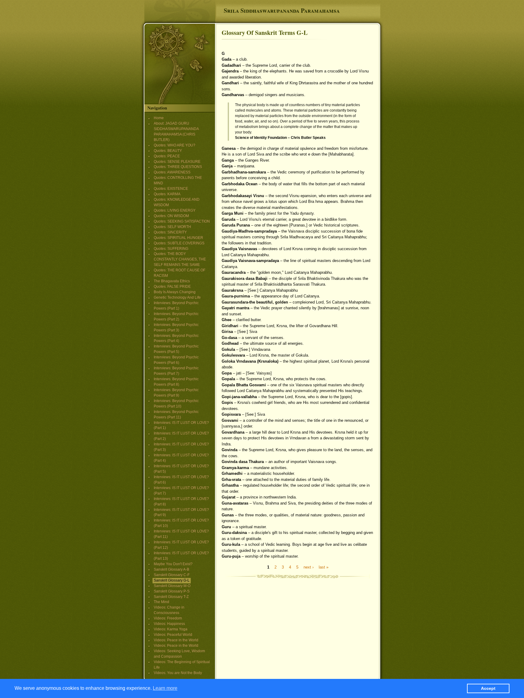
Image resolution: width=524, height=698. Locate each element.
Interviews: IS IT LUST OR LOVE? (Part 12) (181, 545)
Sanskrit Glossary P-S (172, 591)
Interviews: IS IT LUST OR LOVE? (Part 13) (181, 556)
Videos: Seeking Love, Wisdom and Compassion (179, 654)
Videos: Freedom (168, 618)
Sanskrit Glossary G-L (172, 580)
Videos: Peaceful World (173, 635)
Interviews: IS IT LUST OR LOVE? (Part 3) (181, 447)
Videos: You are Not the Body (178, 673)
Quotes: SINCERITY (170, 232)
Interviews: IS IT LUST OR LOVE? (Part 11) (181, 534)
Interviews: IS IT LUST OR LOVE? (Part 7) (181, 490)
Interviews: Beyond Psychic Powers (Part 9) (176, 393)
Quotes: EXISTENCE (171, 188)
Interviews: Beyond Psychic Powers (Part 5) (176, 349)
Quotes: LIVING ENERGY (175, 210)
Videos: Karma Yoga (170, 629)
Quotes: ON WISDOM (171, 216)
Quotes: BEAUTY (168, 151)
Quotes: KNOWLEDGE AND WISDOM (177, 202)
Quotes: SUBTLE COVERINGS (179, 243)
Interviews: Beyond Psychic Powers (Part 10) (176, 403)
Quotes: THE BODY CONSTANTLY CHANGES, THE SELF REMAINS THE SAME (180, 259)
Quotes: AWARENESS (172, 172)
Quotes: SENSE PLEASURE (177, 161)
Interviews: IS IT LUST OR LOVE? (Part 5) (181, 469)
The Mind (161, 602)
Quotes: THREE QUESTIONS (178, 167)
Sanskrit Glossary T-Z (171, 597)
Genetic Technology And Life (177, 297)
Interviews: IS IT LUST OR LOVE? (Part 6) (181, 480)
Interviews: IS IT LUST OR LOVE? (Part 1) (181, 425)
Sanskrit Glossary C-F (172, 575)
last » (323, 567)
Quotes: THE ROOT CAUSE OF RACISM (179, 273)
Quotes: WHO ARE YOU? (174, 145)
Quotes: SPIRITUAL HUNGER (178, 238)
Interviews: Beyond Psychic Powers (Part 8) (176, 382)
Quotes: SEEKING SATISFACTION (182, 221)
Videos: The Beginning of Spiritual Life (182, 664)
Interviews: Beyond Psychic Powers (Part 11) (176, 414)
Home (159, 118)
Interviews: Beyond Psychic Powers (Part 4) (176, 338)
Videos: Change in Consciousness (169, 610)
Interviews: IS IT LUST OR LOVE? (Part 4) (181, 458)
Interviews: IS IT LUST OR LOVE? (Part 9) (181, 512)
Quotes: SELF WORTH (172, 227)
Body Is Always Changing (175, 292)
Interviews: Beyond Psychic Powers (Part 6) (176, 360)
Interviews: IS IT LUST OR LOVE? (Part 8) (181, 501)
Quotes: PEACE (167, 156)
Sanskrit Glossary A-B (171, 569)
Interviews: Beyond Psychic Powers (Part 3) (176, 327)
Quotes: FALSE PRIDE (172, 286)
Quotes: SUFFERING (171, 249)
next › (309, 567)
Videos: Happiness (169, 624)
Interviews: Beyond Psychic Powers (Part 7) (176, 371)
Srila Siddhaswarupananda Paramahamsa (282, 10)
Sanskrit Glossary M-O (172, 586)
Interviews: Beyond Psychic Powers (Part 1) (176, 305)
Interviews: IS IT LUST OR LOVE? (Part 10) (181, 523)
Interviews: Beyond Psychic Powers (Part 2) (176, 316)
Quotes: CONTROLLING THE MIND (178, 180)
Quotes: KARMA (167, 194)
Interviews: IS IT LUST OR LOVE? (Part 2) (181, 436)
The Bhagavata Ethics (172, 281)
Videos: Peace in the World (176, 640)
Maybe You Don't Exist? (173, 564)
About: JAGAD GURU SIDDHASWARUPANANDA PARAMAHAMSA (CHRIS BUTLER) (176, 131)
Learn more (165, 688)
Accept (488, 688)
